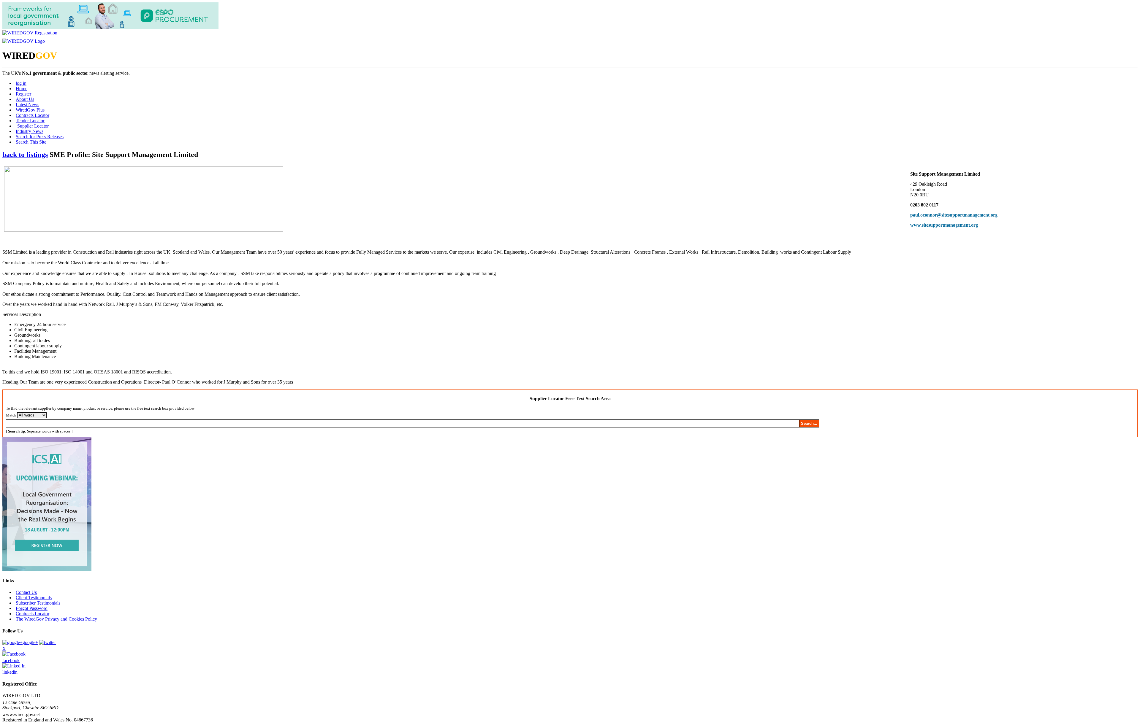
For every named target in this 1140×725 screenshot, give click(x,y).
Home (21, 88)
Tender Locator (30, 120)
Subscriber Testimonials (38, 602)
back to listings (25, 154)
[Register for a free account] (29, 32)
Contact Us (26, 592)
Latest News (27, 104)
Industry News (29, 131)
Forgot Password (32, 608)
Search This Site (31, 141)
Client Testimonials (34, 597)
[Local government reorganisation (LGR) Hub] (110, 27)
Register (23, 93)
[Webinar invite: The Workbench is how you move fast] (46, 569)
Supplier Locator (33, 125)
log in (21, 83)
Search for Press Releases (40, 136)
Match (11, 415)
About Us (25, 99)
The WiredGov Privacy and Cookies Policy (56, 618)
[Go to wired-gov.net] (23, 41)
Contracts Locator (32, 115)
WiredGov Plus (30, 109)
